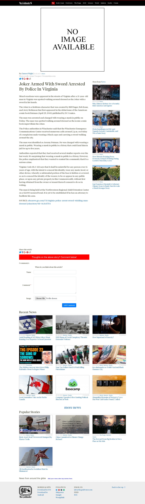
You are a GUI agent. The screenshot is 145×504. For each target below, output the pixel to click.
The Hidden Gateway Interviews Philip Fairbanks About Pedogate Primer (34, 368)
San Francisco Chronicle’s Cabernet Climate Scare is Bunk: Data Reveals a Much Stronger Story (106, 186)
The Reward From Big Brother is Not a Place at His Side (107, 440)
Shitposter (60, 492)
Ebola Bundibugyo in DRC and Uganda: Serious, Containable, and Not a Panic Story (105, 131)
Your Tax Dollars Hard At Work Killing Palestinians (70, 368)
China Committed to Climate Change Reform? (69, 438)
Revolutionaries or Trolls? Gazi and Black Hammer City (108, 368)
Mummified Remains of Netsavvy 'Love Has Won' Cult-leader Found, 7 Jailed (107, 398)
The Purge (77, 3)
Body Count (60, 3)
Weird (97, 3)
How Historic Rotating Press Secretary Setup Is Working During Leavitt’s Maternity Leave (105, 158)
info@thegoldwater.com (83, 490)
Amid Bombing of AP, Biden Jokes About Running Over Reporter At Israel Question (35, 338)
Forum (116, 3)
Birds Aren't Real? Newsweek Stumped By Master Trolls (35, 438)
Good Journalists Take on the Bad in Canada (33, 398)
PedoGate (69, 3)
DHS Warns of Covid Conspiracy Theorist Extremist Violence (71, 338)
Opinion (103, 3)
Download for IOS (44, 490)
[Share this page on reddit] (30, 78)
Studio (110, 3)
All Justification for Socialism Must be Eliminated (33, 470)
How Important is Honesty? (103, 337)
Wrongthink (60, 497)
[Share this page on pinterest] (27, 78)
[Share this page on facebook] (22, 78)
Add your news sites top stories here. (60, 478)
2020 (84, 3)
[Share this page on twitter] (20, 78)
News (43, 73)
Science (90, 3)
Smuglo (58, 495)
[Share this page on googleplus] (24, 78)
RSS (75, 495)
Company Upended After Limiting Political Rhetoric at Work (72, 398)
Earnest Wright (27, 73)
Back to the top (118, 487)
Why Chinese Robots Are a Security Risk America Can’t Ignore (105, 104)
